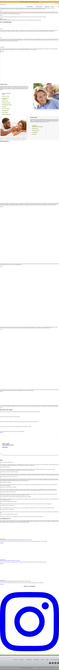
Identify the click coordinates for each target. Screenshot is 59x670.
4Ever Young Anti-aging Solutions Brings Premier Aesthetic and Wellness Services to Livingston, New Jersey (16, 539)
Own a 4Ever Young (55, 659)
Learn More (1, 542)
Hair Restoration (6, 114)
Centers (15, 659)
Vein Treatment (6, 108)
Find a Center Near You (3, 19)
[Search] (52, 4)
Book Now (1, 432)
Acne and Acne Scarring (5, 99)
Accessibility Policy (56, 668)
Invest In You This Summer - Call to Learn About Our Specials (29, 1)
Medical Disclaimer (36, 668)
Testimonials (29, 659)
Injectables (5, 112)
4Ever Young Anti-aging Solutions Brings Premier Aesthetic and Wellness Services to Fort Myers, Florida (15, 581)
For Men (34, 134)
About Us (52, 6)
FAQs (42, 659)
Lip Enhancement (6, 102)
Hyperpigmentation (6, 104)
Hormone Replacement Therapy (37, 126)
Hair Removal (5, 110)
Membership (47, 6)
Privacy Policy (42, 668)
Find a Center (57, 3)
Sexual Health (35, 130)
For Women (35, 132)
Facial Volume (5, 96)
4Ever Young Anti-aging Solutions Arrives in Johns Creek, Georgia (10, 560)
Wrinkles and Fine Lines (6, 94)
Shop (47, 659)
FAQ (58, 6)
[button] (29, 462)
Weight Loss (35, 128)
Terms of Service (48, 668)
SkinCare (4, 106)
